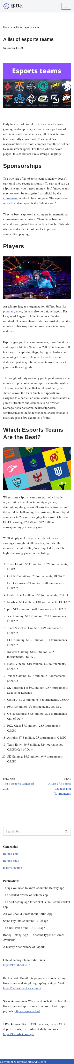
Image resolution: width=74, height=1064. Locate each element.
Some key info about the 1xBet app (25, 921)
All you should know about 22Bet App (28, 914)
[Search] (66, 831)
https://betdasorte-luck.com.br (22, 988)
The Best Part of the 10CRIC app (24, 928)
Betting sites (11, 860)
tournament (10, 198)
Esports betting (12, 867)
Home (6, 27)
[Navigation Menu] (66, 6)
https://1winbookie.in (16, 965)
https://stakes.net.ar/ (27, 1011)
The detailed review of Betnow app (25, 895)
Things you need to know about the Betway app (33, 888)
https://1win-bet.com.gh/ (18, 1034)
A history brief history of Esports (24, 947)
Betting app (10, 853)
